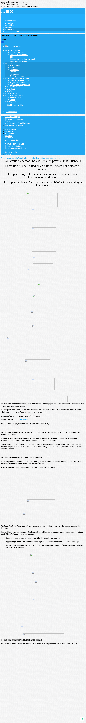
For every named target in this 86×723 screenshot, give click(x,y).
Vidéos (12, 100)
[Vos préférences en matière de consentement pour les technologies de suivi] (82, 719)
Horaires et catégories (19, 55)
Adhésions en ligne (17, 53)
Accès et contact (12, 32)
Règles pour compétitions (20, 85)
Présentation (10, 21)
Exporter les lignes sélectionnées (14, 2)
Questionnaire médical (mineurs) (22, 59)
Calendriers (9, 25)
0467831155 (25, 420)
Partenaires (9, 29)
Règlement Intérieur (18, 82)
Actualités (9, 23)
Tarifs (12, 57)
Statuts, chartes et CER (19, 80)
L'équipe (8, 27)
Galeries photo (15, 97)
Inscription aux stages (18, 61)
